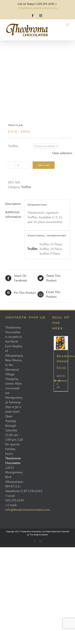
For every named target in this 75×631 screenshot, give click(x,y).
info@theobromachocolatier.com (37, 8)
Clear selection (62, 153)
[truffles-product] (37, 82)
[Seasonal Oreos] (61, 343)
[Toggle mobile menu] (68, 24)
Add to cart (44, 165)
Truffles (13, 146)
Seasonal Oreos (61, 358)
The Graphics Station (39, 534)
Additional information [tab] (13, 214)
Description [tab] (13, 204)
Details (63, 380)
